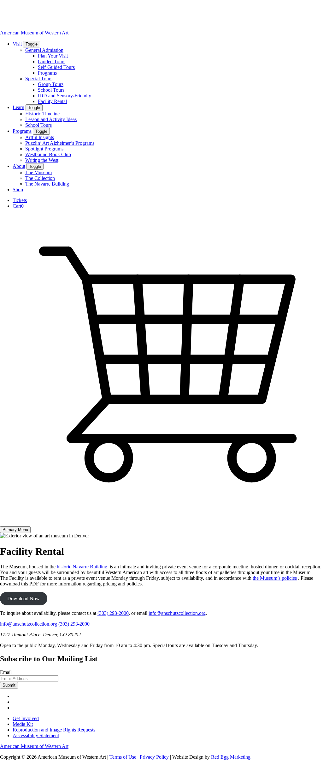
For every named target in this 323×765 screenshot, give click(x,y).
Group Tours (50, 84)
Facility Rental (52, 101)
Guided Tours (51, 61)
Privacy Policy (154, 757)
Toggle (32, 44)
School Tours (51, 90)
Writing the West (41, 160)
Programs (47, 73)
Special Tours (38, 78)
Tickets (20, 200)
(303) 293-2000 (113, 613)
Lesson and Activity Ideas (51, 119)
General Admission (44, 50)
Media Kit (23, 724)
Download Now (23, 598)
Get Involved (26, 718)
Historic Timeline (42, 113)
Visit (17, 43)
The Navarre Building (47, 184)
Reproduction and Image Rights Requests (54, 729)
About (19, 166)
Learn (18, 107)
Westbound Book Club (48, 154)
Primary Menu (15, 529)
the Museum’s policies (275, 578)
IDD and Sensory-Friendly (64, 95)
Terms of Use (122, 757)
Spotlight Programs (44, 148)
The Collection (40, 178)
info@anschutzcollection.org (177, 613)
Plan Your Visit (53, 55)
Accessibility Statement (36, 735)
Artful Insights (39, 137)
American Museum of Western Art (34, 32)
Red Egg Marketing (230, 757)
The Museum (38, 172)
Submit (9, 685)
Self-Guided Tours (56, 67)
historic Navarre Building (82, 566)
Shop (18, 189)
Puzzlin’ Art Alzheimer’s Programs (59, 143)
